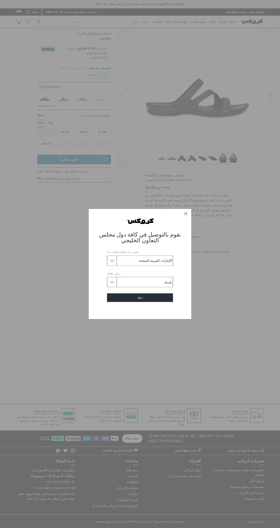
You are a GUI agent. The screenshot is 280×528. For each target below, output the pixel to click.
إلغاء (140, 309)
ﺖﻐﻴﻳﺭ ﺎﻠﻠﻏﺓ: (114, 273)
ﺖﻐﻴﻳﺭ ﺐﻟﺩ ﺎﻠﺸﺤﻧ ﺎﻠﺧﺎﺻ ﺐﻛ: (123, 252)
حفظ (140, 297)
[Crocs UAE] (140, 221)
